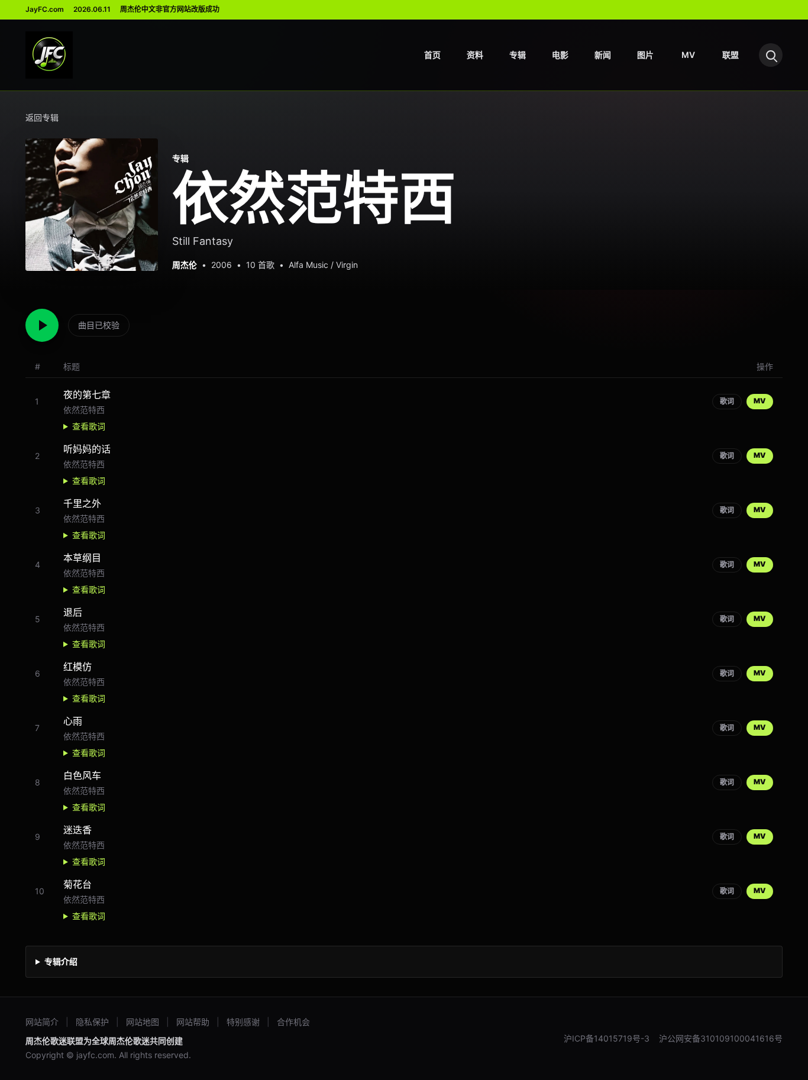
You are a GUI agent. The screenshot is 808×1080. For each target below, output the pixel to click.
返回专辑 (42, 117)
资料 (475, 55)
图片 (645, 55)
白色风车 (82, 775)
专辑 (517, 55)
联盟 (730, 55)
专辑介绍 (60, 961)
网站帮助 (192, 1022)
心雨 (72, 721)
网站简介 (42, 1022)
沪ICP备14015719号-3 (606, 1038)
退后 (72, 612)
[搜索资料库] (771, 55)
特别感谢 (243, 1022)
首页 (432, 55)
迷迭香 (77, 830)
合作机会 (293, 1022)
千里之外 (82, 503)
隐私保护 (92, 1022)
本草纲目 (82, 558)
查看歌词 (88, 426)
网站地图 (142, 1022)
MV (688, 55)
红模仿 (77, 666)
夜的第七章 (87, 394)
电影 (560, 55)
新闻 (602, 55)
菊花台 (77, 884)
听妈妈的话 (87, 449)
